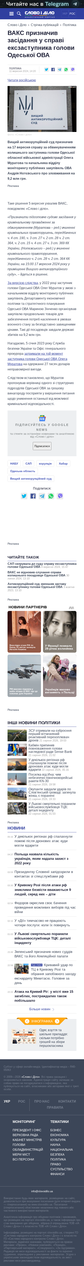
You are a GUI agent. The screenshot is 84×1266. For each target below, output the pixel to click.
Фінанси (57, 1174)
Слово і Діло (17, 25)
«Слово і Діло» (30, 1076)
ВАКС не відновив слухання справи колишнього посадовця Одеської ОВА (38, 575)
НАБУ (14, 463)
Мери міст (21, 1154)
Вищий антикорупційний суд (31, 478)
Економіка (59, 1135)
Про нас (42, 1101)
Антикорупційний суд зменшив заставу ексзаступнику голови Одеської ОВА (41, 587)
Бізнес (56, 1130)
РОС (72, 13)
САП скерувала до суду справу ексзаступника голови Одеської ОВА (42, 565)
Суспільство (61, 1169)
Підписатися (42, 446)
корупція (45, 463)
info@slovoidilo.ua (42, 1191)
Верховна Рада (25, 1135)
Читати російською (22, 80)
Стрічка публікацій (45, 25)
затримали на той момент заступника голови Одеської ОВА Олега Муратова (37, 359)
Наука (55, 1144)
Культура (58, 1140)
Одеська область (22, 471)
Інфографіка (42, 1021)
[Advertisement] (42, 192)
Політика (69, 25)
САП (28, 463)
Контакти (67, 1101)
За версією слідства (23, 283)
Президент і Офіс (27, 1130)
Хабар (63, 463)
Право (55, 1164)
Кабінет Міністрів (27, 1140)
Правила (55, 1107)
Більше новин (39, 1009)
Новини (16, 828)
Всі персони (23, 1159)
